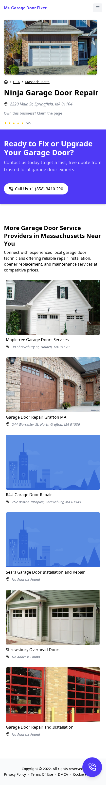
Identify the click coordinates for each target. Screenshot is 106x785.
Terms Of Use (42, 774)
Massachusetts (37, 81)
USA (16, 81)
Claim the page (49, 113)
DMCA (63, 774)
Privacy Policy (15, 774)
